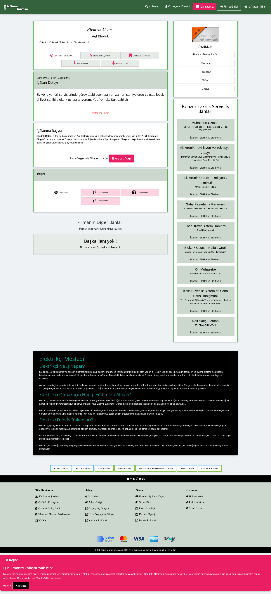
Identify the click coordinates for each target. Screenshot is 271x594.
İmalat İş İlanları (124, 468)
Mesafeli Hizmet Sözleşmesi (54, 514)
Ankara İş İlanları (83, 468)
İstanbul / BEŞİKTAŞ (101, 56)
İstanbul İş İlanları (61, 468)
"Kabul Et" (88, 574)
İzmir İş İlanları (104, 468)
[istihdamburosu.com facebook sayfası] (128, 478)
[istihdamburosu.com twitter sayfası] (140, 478)
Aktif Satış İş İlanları (209, 468)
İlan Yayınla (206, 6)
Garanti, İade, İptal (49, 508)
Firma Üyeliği (146, 508)
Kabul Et (21, 585)
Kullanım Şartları (48, 496)
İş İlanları (153, 6)
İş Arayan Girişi (257, 6)
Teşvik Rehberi (147, 520)
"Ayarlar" (40, 578)
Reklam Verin (196, 502)
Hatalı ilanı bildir (100, 113)
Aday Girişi (95, 502)
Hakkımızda (195, 496)
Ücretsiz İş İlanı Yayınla (152, 496)
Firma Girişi (231, 6)
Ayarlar (7, 585)
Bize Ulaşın (195, 508)
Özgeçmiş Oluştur (178, 6)
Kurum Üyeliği (147, 514)
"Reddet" (148, 574)
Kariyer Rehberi (97, 520)
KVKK (42, 520)
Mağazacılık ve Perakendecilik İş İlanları (156, 468)
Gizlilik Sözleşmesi (49, 502)
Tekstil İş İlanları (187, 468)
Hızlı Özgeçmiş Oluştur (101, 514)
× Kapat (12, 560)
